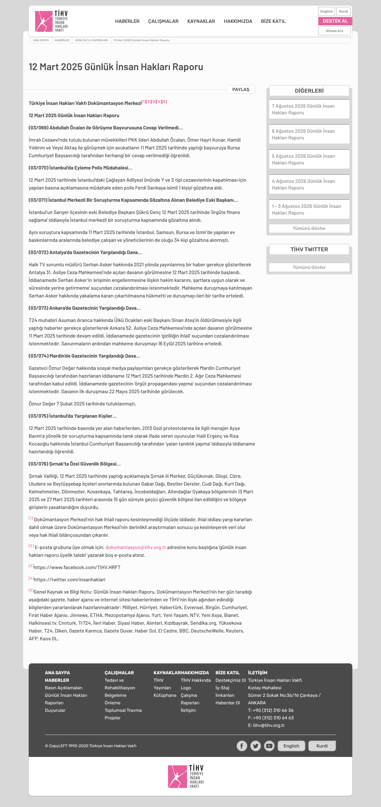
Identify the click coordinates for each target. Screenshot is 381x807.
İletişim (188, 710)
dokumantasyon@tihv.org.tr (136, 547)
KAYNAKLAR (201, 21)
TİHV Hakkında (196, 680)
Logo (186, 687)
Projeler (112, 717)
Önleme (112, 702)
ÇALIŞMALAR (163, 21)
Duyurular (55, 710)
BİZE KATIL (273, 21)
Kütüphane (165, 695)
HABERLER (127, 21)
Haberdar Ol (228, 702)
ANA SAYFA (57, 672)
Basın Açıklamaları (64, 687)
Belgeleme (115, 695)
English (326, 11)
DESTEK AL (335, 21)
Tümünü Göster (309, 228)
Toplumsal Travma (123, 710)
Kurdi (343, 11)
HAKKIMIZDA (238, 21)
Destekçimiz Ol (231, 680)
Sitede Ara (334, 31)
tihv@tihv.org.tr (269, 725)
